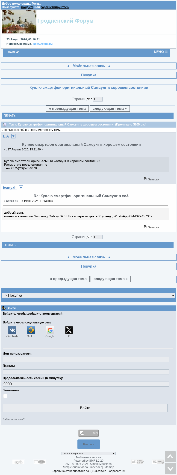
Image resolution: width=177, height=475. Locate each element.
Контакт (88, 444)
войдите (27, 7)
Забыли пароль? (14, 419)
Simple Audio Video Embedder (82, 467)
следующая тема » (110, 109)
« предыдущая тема (67, 109)
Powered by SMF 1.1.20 (88, 460)
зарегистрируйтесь (55, 7)
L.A (6, 136)
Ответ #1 (12, 201)
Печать (10, 115)
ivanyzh (10, 188)
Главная (13, 52)
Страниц (79, 99)
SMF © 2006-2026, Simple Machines (88, 464)
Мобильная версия (88, 457)
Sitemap (109, 467)
